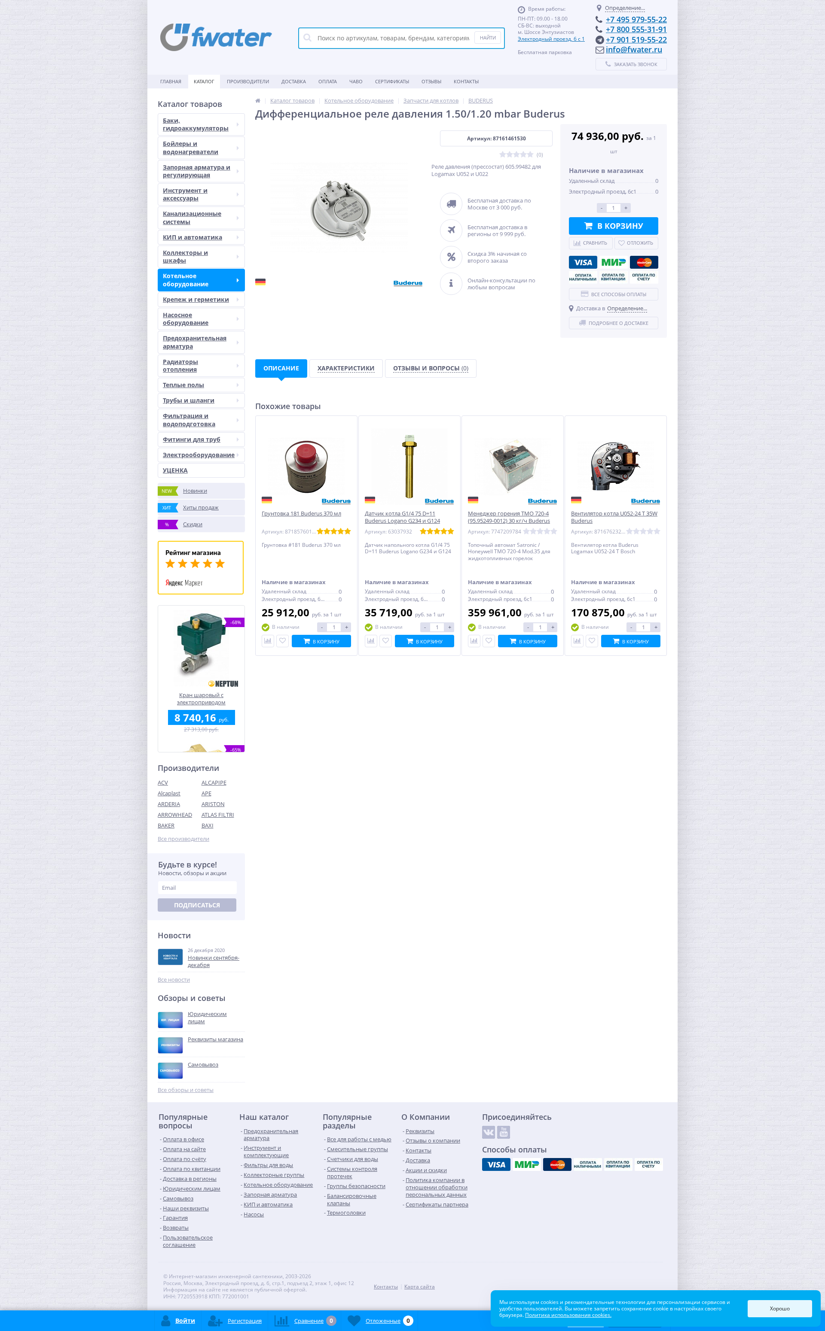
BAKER (166, 825)
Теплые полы (183, 385)
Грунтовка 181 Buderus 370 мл (301, 513)
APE (206, 793)
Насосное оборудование (185, 319)
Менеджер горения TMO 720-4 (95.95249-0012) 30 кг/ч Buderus (509, 517)
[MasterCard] (644, 262)
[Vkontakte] (488, 1132)
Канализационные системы (192, 217)
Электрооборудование (199, 455)
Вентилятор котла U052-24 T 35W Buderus (614, 517)
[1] (502, 155)
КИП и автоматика (192, 237)
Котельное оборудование (185, 280)
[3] (516, 155)
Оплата (327, 81)
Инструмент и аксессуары (185, 194)
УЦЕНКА (175, 470)
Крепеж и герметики (196, 299)
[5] (530, 155)
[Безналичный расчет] (644, 277)
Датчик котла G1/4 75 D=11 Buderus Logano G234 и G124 (402, 517)
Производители (248, 81)
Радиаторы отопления (180, 365)
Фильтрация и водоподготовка (189, 419)
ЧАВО (356, 81)
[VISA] (583, 262)
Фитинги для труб (191, 439)
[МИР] (613, 262)
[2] (509, 155)
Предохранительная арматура (194, 342)
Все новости (174, 979)
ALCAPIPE (214, 782)
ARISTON (213, 804)
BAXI (208, 825)
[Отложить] (282, 641)
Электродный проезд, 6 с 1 (551, 38)
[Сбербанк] (613, 277)
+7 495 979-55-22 (636, 19)
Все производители (183, 839)
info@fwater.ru (634, 49)
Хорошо (780, 1308)
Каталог (204, 81)
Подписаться (197, 905)
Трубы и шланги (188, 400)
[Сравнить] (268, 641)
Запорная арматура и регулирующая (196, 171)
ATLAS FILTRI (218, 815)
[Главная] (257, 100)
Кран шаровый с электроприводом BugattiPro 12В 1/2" (201, 698)
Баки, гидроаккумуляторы (196, 124)
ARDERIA (169, 804)
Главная (170, 81)
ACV (163, 782)
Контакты (466, 81)
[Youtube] (503, 1132)
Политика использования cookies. (568, 1315)
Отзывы (431, 81)
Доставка (293, 81)
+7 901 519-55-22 (636, 39)
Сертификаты (392, 81)
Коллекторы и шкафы (185, 256)
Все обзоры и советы (186, 1090)
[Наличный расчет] (583, 277)
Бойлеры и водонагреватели (190, 147)
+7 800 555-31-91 (636, 29)
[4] (523, 155)
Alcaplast (169, 793)
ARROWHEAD (175, 815)
